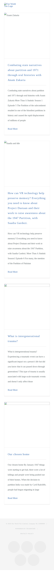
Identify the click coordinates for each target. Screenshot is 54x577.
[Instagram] (27, 547)
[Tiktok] (33, 560)
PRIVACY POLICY (27, 533)
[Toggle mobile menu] (49, 5)
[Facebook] (14, 547)
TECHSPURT (30, 528)
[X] (40, 547)
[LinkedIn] (20, 560)
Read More (13, 129)
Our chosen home (18, 454)
